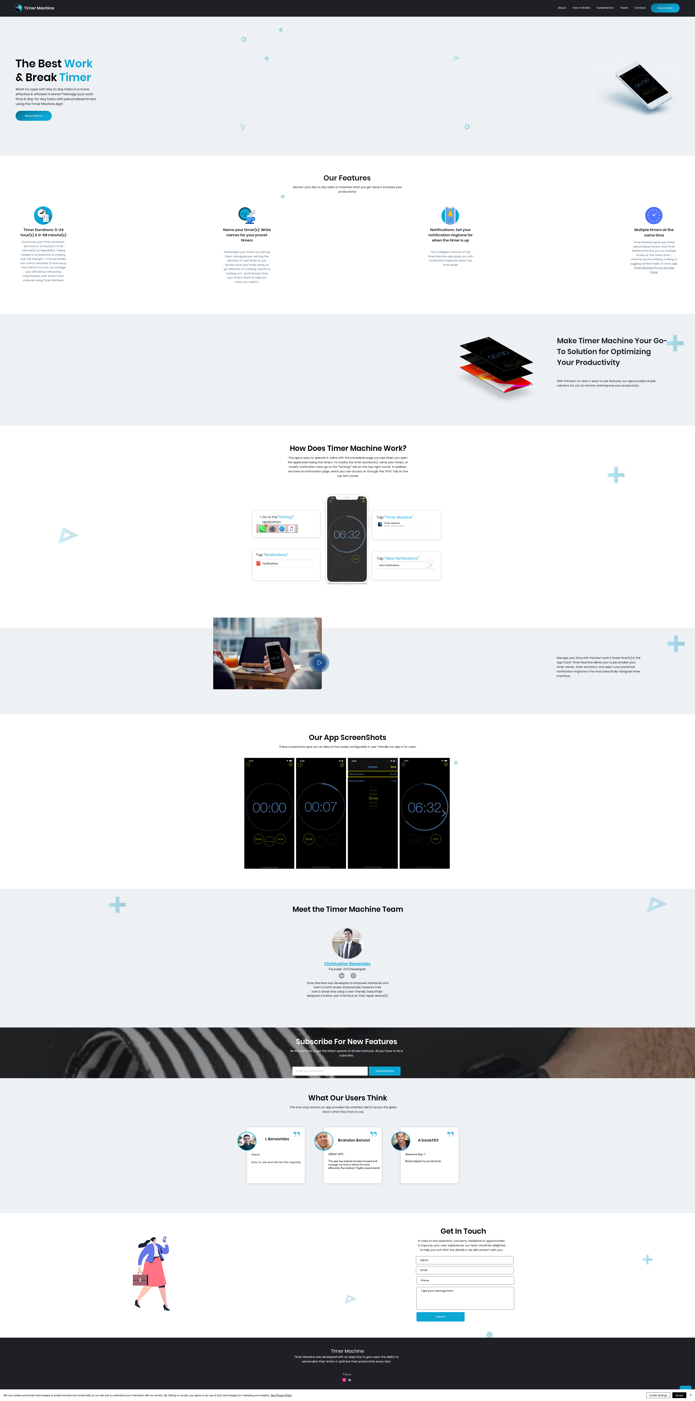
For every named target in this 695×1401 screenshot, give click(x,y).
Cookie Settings (658, 1395)
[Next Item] (444, 813)
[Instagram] (353, 975)
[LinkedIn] (341, 975)
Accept (679, 1395)
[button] (319, 663)
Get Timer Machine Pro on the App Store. (655, 268)
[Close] (690, 1395)
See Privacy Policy (281, 1395)
